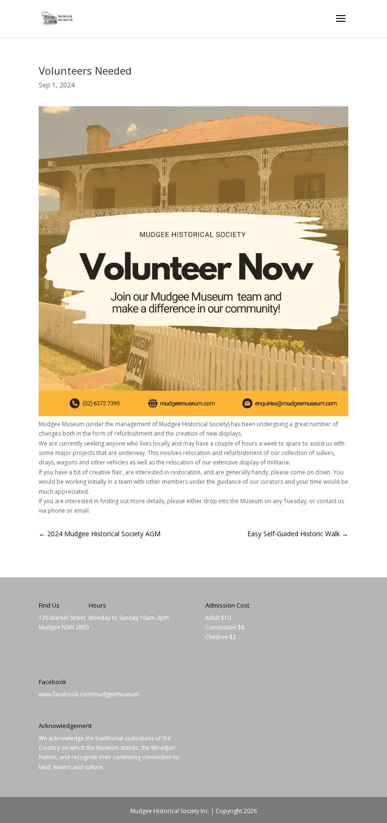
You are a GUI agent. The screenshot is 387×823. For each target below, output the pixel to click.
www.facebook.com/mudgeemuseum (89, 694)
